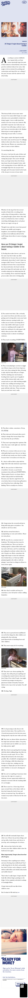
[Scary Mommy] (6, 3)
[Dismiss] (26, 985)
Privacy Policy (5, 980)
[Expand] (21, 985)
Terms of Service (20, 979)
